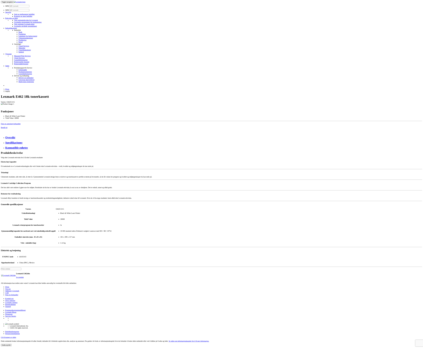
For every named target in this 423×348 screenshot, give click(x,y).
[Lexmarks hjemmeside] (19, 2)
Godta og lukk (6, 345)
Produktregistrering (25, 72)
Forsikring (22, 34)
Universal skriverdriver (26, 80)
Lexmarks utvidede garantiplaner (25, 26)
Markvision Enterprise (26, 82)
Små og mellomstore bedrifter (24, 14)
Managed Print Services (22, 56)
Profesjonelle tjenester (21, 62)
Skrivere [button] (8, 12)
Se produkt (20, 277)
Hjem (7, 89)
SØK (7, 6)
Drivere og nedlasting (26, 78)
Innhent (21, 52)
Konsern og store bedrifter (23, 16)
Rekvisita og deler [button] (11, 18)
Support (8, 306)
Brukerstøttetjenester (21, 64)
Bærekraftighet (10, 304)
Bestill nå (4, 127)
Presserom (8, 314)
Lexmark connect (11, 302)
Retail (21, 42)
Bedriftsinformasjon (12, 332)
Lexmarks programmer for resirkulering (28, 22)
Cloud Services (24, 46)
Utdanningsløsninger (26, 38)
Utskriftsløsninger (25, 50)
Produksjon (22, 40)
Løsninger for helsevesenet (28, 36)
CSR (7, 293)
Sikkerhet (22, 48)
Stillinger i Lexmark (12, 291)
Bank (20, 32)
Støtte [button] (7, 66)
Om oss (8, 289)
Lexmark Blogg (10, 312)
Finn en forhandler (11, 295)
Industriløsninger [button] (11, 28)
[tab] (213, 137)
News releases (10, 300)
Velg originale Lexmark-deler (24, 24)
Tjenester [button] (8, 54)
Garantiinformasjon (21, 60)
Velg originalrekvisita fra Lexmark (26, 20)
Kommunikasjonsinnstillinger (15, 310)
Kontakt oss (9, 299)
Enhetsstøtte (23, 70)
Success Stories (10, 316)
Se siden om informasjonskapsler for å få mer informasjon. (189, 341)
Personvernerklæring (12, 334)
